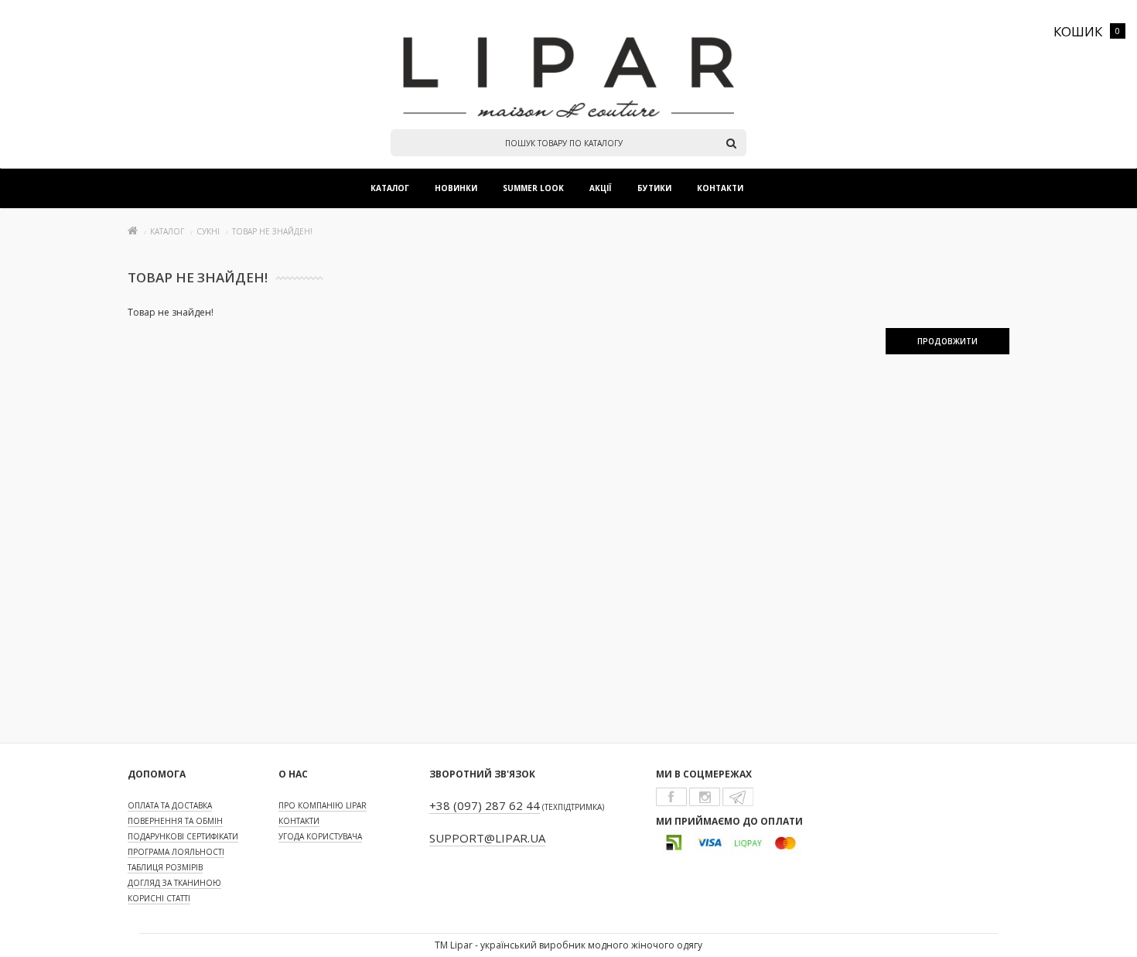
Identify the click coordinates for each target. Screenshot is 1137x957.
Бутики (654, 188)
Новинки (456, 188)
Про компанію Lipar (322, 805)
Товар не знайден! (272, 231)
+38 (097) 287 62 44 (484, 805)
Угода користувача (320, 836)
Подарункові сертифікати (183, 836)
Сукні (208, 231)
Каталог (389, 188)
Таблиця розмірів (165, 867)
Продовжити (947, 341)
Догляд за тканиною (174, 882)
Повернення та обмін (175, 820)
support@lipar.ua (487, 838)
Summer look (533, 188)
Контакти (720, 188)
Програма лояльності (176, 851)
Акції (600, 188)
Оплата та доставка (170, 805)
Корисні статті (159, 898)
